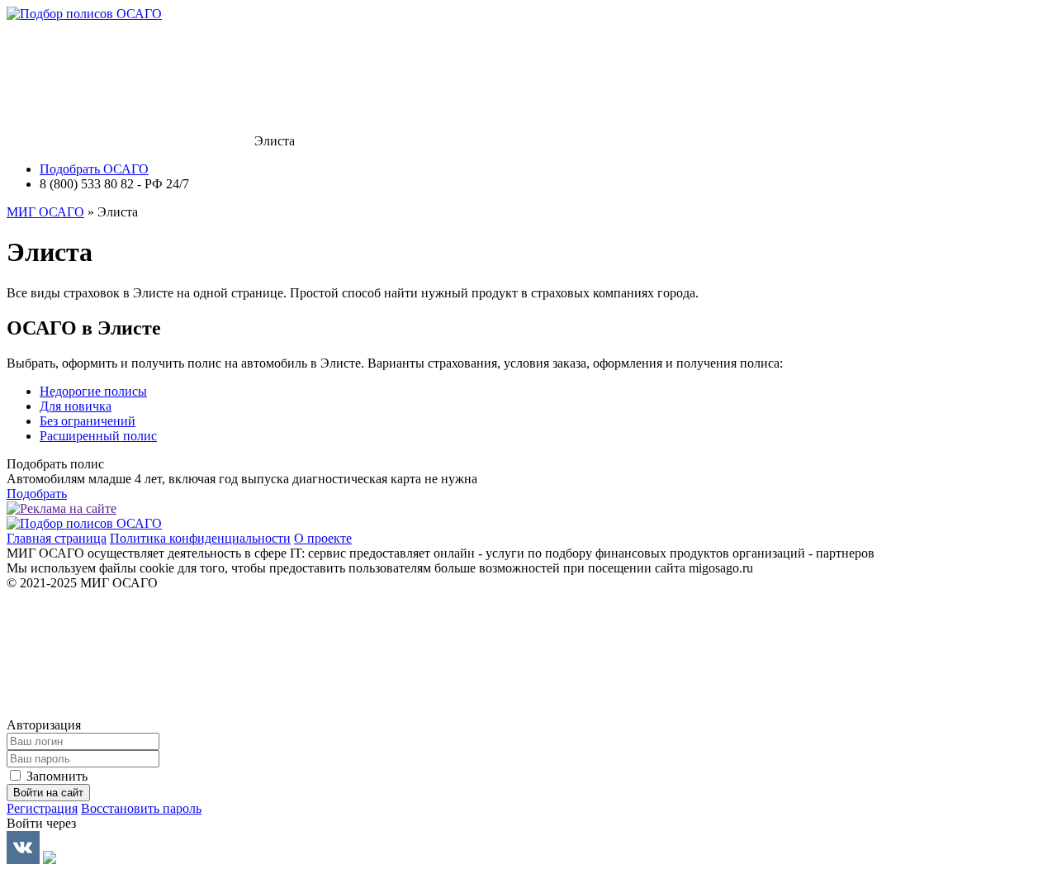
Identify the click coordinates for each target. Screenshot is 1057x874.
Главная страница (57, 538)
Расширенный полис (98, 436)
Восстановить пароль (141, 808)
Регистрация (42, 808)
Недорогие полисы (93, 391)
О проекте (323, 538)
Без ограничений (87, 421)
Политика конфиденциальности (200, 538)
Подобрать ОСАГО (94, 169)
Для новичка (75, 406)
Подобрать (37, 494)
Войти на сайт (48, 792)
